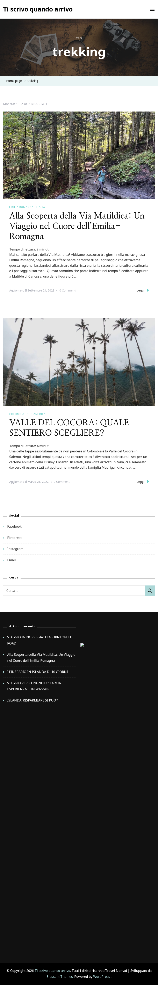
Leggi (140, 290)
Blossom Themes (59, 976)
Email (11, 560)
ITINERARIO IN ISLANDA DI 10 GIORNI (37, 672)
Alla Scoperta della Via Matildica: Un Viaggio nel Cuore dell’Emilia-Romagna (77, 226)
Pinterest (14, 537)
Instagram (15, 549)
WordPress (101, 976)
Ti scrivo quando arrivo (38, 9)
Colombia (16, 414)
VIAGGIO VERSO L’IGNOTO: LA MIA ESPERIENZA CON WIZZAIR (34, 686)
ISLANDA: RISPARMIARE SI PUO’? (32, 700)
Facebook (14, 526)
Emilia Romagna (21, 207)
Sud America (36, 414)
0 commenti (67, 291)
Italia (40, 207)
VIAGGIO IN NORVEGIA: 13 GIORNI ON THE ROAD (40, 640)
